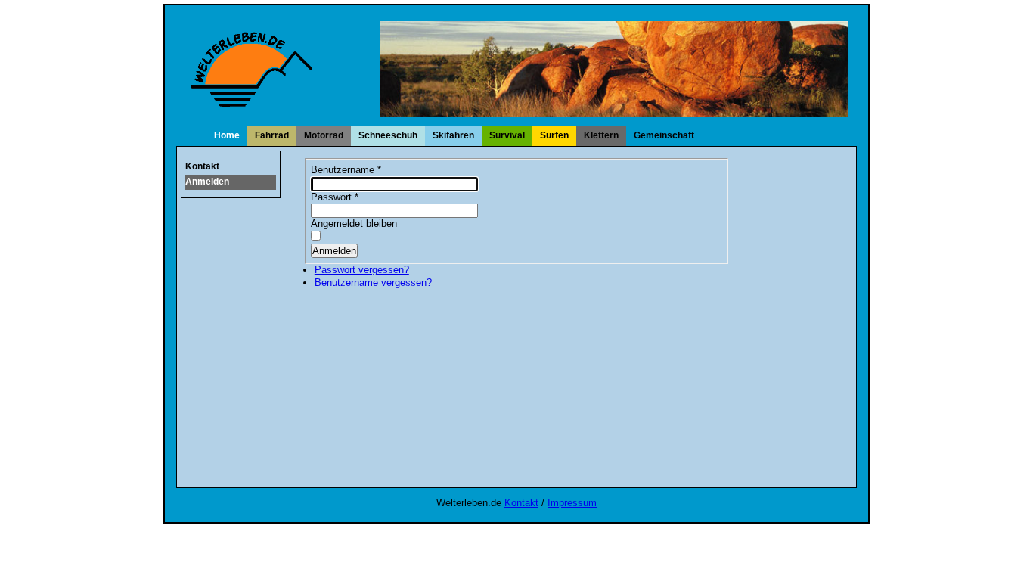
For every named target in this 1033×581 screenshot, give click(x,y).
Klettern (601, 135)
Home (227, 135)
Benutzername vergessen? (373, 282)
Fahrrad (272, 135)
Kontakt (202, 166)
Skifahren (453, 135)
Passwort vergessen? (362, 269)
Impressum (572, 502)
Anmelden (207, 181)
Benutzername (346, 170)
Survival (507, 135)
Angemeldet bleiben (354, 223)
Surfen (554, 135)
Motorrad (323, 135)
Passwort (334, 197)
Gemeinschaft (664, 135)
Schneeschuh (387, 135)
